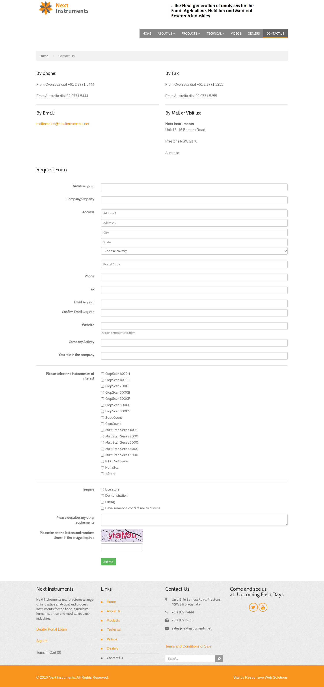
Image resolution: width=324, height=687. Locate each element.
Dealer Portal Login (51, 629)
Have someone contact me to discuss (132, 508)
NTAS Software (116, 461)
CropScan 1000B (117, 380)
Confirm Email (78, 312)
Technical (214, 33)
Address (88, 212)
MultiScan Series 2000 (121, 436)
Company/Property (80, 199)
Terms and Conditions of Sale (188, 646)
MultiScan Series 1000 (121, 430)
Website (88, 325)
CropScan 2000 (116, 386)
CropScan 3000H (117, 405)
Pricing (110, 502)
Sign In (41, 641)
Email (84, 302)
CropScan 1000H (117, 374)
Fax (92, 289)
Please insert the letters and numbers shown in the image (67, 535)
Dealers (254, 33)
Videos (236, 33)
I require (88, 489)
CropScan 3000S (117, 411)
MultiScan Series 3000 (121, 442)
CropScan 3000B (117, 392)
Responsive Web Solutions (266, 677)
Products (190, 33)
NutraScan (112, 468)
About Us (165, 33)
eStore (110, 474)
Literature (112, 489)
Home (147, 33)
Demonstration (116, 496)
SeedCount (113, 418)
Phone (89, 276)
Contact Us (275, 33)
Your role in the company (76, 355)
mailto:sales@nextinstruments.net (62, 124)
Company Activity (81, 342)
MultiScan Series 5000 (121, 455)
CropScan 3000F (117, 399)
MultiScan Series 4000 (121, 449)
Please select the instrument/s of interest (70, 376)
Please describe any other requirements (75, 520)
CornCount (113, 424)
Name (83, 186)
